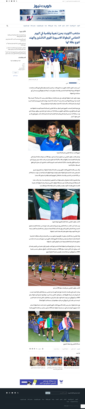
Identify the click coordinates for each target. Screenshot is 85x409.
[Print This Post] (43, 349)
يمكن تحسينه (21, 68)
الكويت (78, 25)
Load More (54, 375)
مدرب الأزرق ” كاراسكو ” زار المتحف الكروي (38, 367)
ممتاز (23, 65)
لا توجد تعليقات (21, 69)
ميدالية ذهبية (56, 349)
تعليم (63, 25)
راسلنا (68, 401)
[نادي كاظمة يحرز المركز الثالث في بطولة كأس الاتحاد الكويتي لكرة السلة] (54, 365)
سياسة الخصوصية (74, 401)
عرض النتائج (15, 75)
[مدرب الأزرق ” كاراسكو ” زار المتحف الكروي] (37, 365)
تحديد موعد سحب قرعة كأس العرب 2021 (71, 367)
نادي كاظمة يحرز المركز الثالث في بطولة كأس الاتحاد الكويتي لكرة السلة (54, 368)
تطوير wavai (66, 405)
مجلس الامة (33, 25)
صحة (46, 25)
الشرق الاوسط (73, 25)
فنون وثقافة (50, 25)
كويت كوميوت (26, 25)
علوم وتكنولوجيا (40, 25)
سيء (23, 66)
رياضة (55, 25)
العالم (67, 25)
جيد (23, 63)
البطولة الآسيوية (65, 349)
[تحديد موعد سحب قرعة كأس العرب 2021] (71, 365)
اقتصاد (59, 25)
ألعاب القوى (73, 349)
